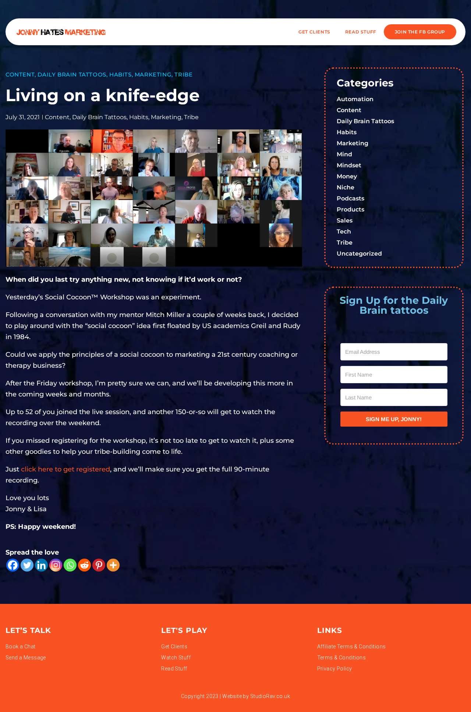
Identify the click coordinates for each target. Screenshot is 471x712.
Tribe (183, 74)
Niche (345, 187)
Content (20, 74)
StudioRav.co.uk (270, 696)
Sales (345, 220)
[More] (113, 565)
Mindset (349, 165)
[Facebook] (12, 565)
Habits (120, 74)
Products (350, 209)
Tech (344, 231)
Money (347, 176)
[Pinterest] (98, 565)
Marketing (153, 74)
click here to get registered (65, 469)
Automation (355, 99)
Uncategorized (359, 253)
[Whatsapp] (70, 565)
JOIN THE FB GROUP (420, 32)
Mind (344, 154)
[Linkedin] (41, 565)
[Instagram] (55, 565)
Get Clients (314, 32)
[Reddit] (84, 565)
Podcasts (350, 198)
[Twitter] (27, 565)
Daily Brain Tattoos (72, 74)
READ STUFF (360, 32)
